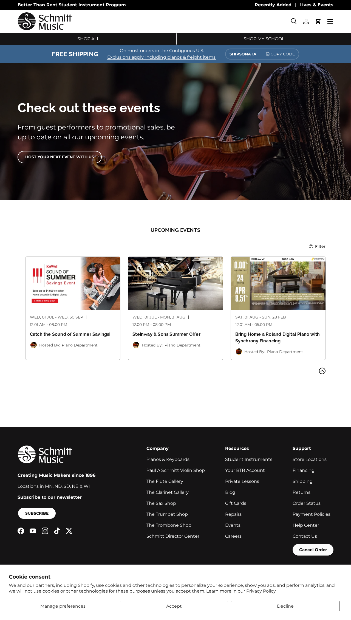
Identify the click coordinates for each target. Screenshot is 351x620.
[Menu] (330, 21)
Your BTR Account (245, 470)
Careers (233, 536)
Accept (174, 606)
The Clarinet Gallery (167, 492)
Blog (230, 492)
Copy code (283, 54)
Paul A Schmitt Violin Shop (175, 470)
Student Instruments (248, 459)
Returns (301, 492)
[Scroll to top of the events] (322, 371)
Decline (285, 606)
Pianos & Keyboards (167, 459)
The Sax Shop (161, 503)
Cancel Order (313, 549)
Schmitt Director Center (172, 536)
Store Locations (310, 459)
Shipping (303, 481)
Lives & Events (316, 4)
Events (232, 525)
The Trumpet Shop (167, 514)
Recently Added (273, 4)
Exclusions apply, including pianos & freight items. (161, 57)
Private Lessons (242, 481)
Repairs (233, 514)
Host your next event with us (59, 156)
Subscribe (37, 513)
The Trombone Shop (168, 525)
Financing (304, 470)
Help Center (306, 525)
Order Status (307, 503)
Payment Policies (311, 514)
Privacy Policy (261, 591)
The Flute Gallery (164, 481)
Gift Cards (235, 503)
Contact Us (305, 536)
